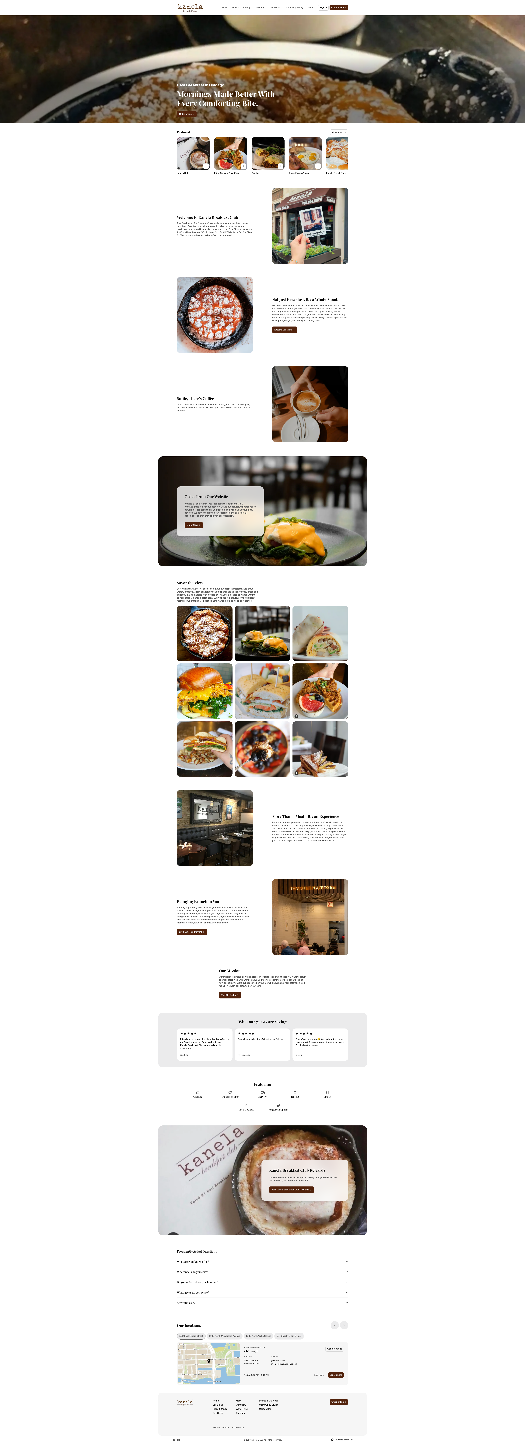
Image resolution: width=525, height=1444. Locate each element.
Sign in (323, 7)
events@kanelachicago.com (284, 1364)
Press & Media (220, 1409)
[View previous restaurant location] (335, 1325)
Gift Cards (218, 1413)
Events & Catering (241, 7)
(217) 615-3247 (278, 1360)
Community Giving (293, 7)
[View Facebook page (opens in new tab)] (174, 1440)
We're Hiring (242, 1409)
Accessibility (238, 1427)
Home (216, 1400)
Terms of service (221, 1427)
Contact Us (265, 1409)
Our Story (274, 7)
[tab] (191, 1336)
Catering (240, 1413)
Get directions (334, 1348)
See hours (319, 1375)
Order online (336, 1375)
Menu (225, 7)
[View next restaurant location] (344, 1325)
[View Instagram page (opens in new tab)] (178, 1440)
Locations (260, 7)
